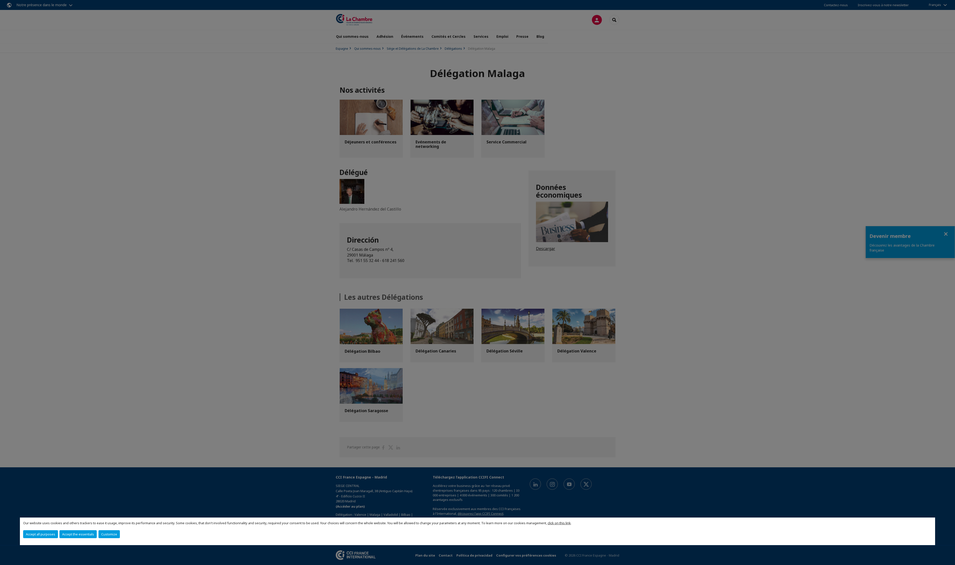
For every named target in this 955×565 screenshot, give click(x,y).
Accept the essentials (78, 534)
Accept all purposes (40, 534)
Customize (109, 534)
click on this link (559, 523)
